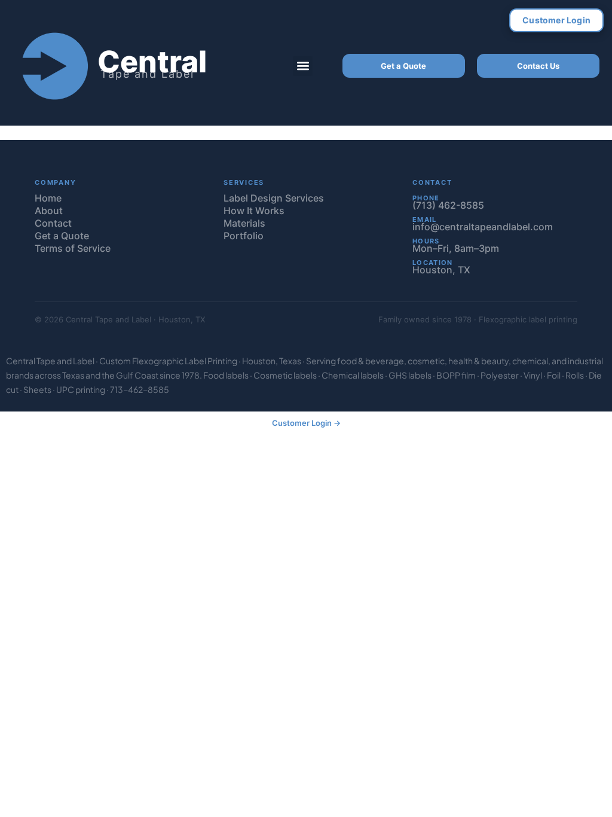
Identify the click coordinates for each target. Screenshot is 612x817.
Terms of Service (73, 248)
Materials (244, 223)
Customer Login (556, 20)
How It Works (254, 211)
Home (48, 198)
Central (152, 62)
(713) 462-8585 (448, 205)
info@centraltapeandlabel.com (482, 227)
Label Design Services (274, 198)
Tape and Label (147, 74)
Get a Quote (403, 66)
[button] (303, 66)
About (49, 211)
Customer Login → (306, 423)
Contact (53, 223)
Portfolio (244, 236)
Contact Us (538, 66)
